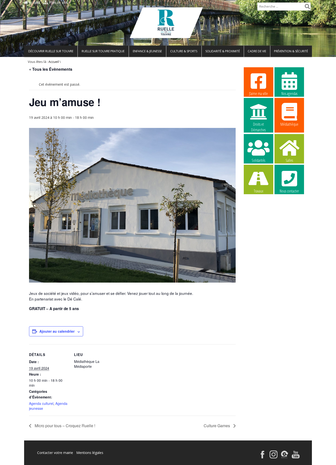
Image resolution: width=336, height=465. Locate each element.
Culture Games (217, 425)
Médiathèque (289, 124)
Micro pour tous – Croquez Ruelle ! (64, 425)
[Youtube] (296, 457)
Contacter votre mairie (55, 452)
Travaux (258, 191)
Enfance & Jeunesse (147, 51)
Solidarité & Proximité (222, 51)
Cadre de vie (257, 51)
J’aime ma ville (258, 93)
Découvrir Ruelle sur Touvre (50, 51)
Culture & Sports (183, 51)
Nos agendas (289, 93)
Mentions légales (89, 452)
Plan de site (57, 2)
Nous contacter (289, 191)
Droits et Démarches (258, 124)
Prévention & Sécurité (291, 51)
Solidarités (258, 160)
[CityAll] (285, 457)
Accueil (34, 2)
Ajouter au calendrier (57, 331)
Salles (289, 160)
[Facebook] (262, 457)
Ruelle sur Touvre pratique (103, 51)
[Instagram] (273, 457)
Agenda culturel (41, 403)
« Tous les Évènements (50, 69)
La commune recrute (258, 222)
